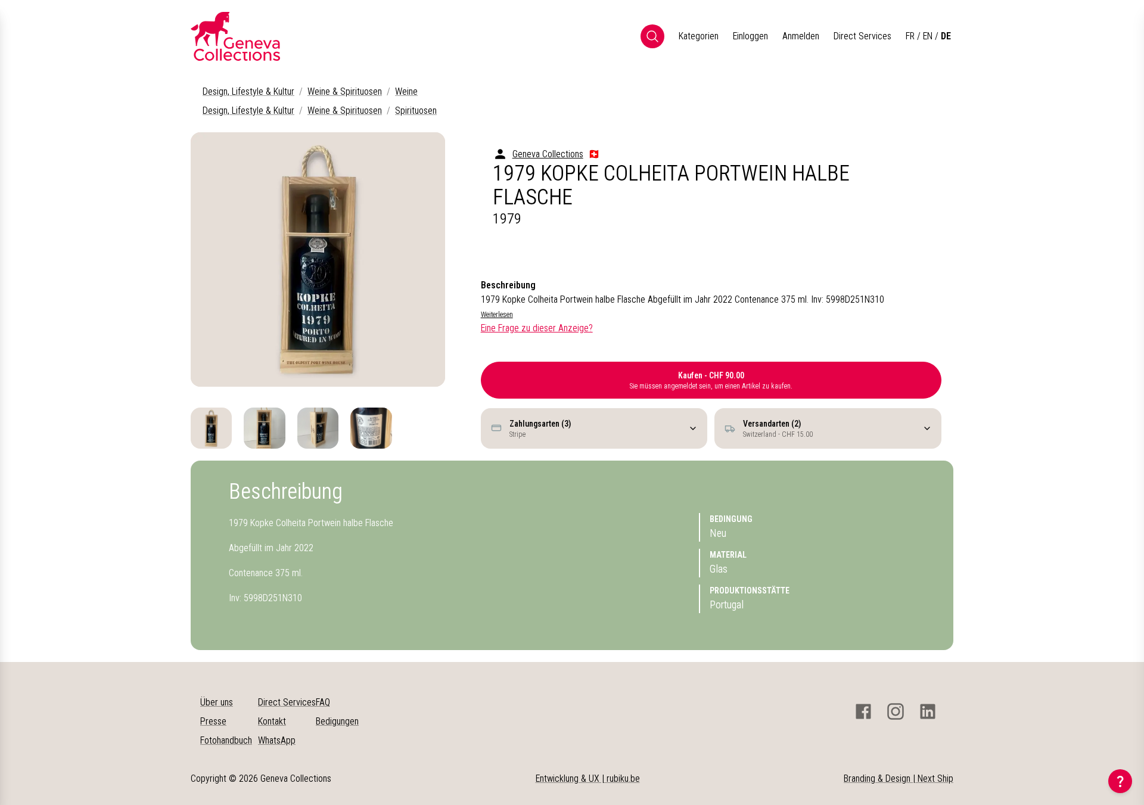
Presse (213, 721)
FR (910, 36)
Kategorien (699, 36)
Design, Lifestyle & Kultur (248, 91)
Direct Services (862, 36)
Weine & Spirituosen (344, 91)
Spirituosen (416, 110)
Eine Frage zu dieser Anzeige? (537, 328)
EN (927, 36)
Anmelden (800, 36)
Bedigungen (337, 721)
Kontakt (272, 721)
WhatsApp (277, 740)
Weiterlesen (497, 314)
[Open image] (318, 259)
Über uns (216, 702)
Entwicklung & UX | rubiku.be (588, 778)
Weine (406, 91)
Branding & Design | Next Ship (898, 778)
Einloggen (750, 36)
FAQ (323, 702)
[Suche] (652, 36)
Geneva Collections (547, 154)
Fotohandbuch (226, 740)
